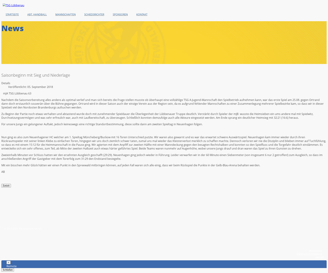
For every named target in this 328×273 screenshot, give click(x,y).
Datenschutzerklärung (309, 253)
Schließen (8, 270)
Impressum (315, 250)
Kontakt (319, 257)
